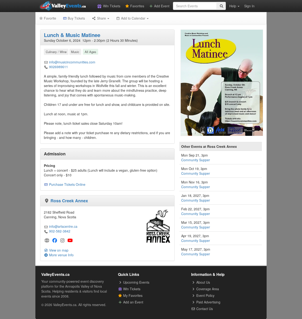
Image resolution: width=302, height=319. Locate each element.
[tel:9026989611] (46, 66)
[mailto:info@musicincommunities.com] (46, 62)
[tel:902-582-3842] (46, 231)
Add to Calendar (133, 18)
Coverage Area (207, 288)
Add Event (161, 6)
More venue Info (61, 255)
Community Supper (195, 159)
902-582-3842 (59, 231)
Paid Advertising (207, 302)
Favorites (136, 6)
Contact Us (204, 308)
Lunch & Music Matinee (72, 35)
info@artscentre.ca (63, 226)
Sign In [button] (249, 6)
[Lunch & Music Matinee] (221, 82)
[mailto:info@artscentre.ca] (46, 226)
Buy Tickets (76, 18)
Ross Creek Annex (69, 201)
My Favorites (132, 295)
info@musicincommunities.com (72, 62)
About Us (202, 282)
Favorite (49, 18)
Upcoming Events (135, 282)
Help (233, 6)
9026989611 (58, 66)
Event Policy (204, 295)
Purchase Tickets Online (67, 184)
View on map (58, 250)
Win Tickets (111, 6)
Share (101, 18)
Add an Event (132, 302)
